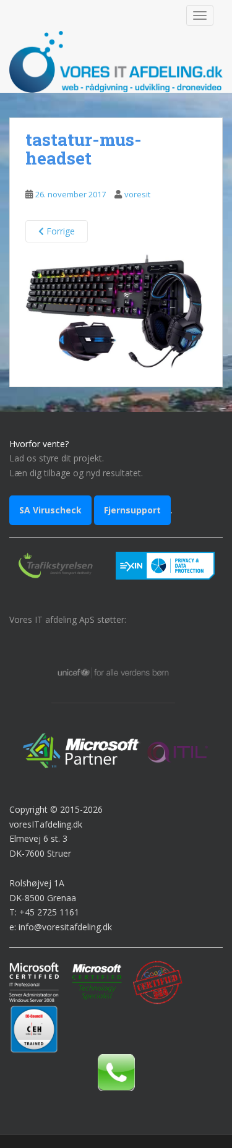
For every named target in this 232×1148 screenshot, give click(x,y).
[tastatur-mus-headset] (116, 307)
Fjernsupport (132, 510)
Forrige (59, 231)
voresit (137, 194)
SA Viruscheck (50, 510)
